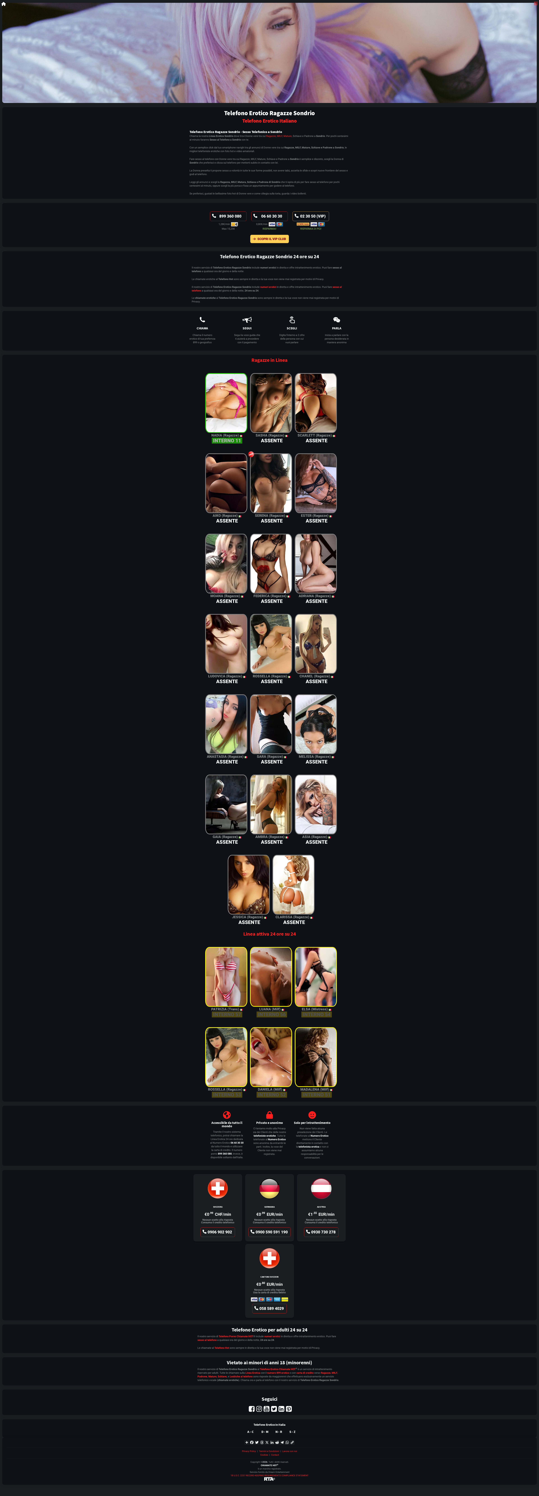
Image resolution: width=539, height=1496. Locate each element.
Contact (275, 1454)
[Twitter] (274, 1408)
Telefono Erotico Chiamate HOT (278, 1369)
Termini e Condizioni (269, 1451)
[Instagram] (259, 1408)
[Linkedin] (281, 1408)
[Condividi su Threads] (262, 1442)
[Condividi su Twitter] (257, 1442)
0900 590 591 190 (272, 1232)
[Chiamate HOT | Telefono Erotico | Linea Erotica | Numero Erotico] (3, 4)
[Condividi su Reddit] (277, 1442)
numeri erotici (268, 286)
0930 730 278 (323, 1232)
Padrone (202, 1376)
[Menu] (536, 4)
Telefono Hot (221, 1347)
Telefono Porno (227, 1336)
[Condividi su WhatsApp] (287, 1442)
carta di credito (305, 1372)
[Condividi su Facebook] (252, 1442)
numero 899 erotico (278, 1372)
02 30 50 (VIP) (313, 216)
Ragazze (271, 136)
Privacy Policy (249, 1451)
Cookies (264, 1454)
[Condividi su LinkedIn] (272, 1442)
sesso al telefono (207, 1339)
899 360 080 (230, 216)
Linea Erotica (252, 1372)
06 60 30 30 (271, 216)
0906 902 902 (220, 1232)
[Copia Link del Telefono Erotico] (292, 1442)
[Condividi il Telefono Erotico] (247, 1442)
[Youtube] (266, 1408)
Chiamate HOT (245, 1336)
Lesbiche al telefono (241, 1376)
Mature (288, 136)
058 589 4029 (271, 1308)
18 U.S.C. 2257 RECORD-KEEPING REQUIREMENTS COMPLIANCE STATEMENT (270, 1475)
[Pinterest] (289, 1408)
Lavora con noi (289, 1451)
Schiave (222, 1376)
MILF (279, 136)
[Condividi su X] (267, 1442)
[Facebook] (251, 1408)
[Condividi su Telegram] (282, 1442)
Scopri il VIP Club (271, 239)
